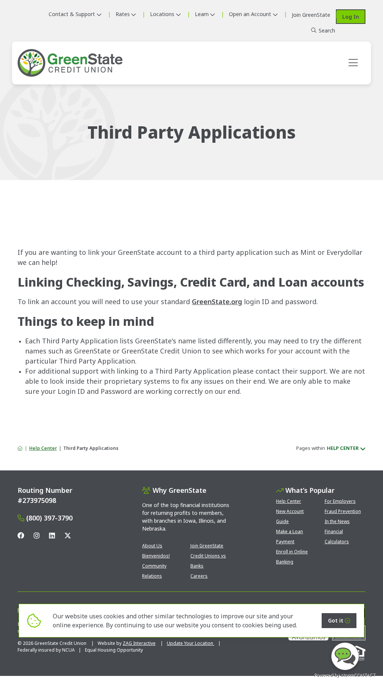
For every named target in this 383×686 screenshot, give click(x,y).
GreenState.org (217, 301)
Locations (162, 14)
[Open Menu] (353, 63)
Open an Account (250, 14)
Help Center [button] (343, 448)
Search (327, 30)
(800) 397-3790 (49, 517)
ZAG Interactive (139, 643)
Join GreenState (206, 546)
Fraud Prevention (343, 511)
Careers (199, 576)
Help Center (43, 448)
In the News (337, 521)
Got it (335, 620)
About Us (152, 546)
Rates (123, 14)
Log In (350, 16)
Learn (202, 14)
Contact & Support (72, 14)
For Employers (340, 501)
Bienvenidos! (156, 556)
